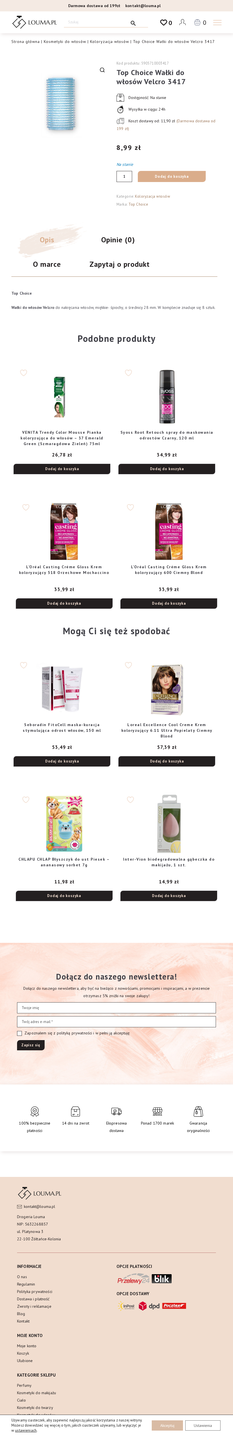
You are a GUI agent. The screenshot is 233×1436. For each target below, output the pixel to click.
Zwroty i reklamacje (34, 1306)
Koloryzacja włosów (109, 41)
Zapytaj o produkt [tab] (120, 264)
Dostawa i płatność (33, 1298)
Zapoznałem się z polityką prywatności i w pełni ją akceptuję (76, 1033)
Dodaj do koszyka (172, 176)
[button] (102, 70)
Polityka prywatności (34, 1291)
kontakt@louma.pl (143, 5)
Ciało (21, 1400)
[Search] (133, 22)
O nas (22, 1276)
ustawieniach (26, 1430)
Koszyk (23, 1353)
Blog (21, 1313)
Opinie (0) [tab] (118, 239)
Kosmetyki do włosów (65, 41)
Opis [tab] (47, 239)
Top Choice (138, 204)
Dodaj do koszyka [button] (62, 468)
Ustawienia (203, 1425)
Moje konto (26, 1345)
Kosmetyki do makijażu (36, 1392)
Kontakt (23, 1321)
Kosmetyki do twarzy (35, 1407)
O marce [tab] (47, 264)
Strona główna (25, 41)
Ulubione (25, 1360)
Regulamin (26, 1284)
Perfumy (24, 1385)
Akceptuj (167, 1425)
